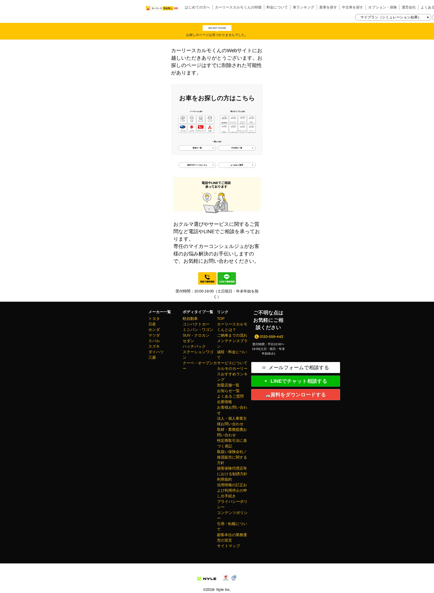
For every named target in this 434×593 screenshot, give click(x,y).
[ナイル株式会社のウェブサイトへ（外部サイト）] (206, 577)
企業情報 (224, 402)
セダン (188, 341)
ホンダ (154, 330)
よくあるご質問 (236, 165)
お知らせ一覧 (228, 391)
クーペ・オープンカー (200, 366)
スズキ (154, 346)
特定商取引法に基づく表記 (232, 443)
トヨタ (154, 318)
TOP (221, 318)
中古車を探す (352, 7)
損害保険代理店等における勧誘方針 (232, 471)
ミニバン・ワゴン (198, 330)
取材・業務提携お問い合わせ (232, 432)
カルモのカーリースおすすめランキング (232, 374)
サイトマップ (228, 546)
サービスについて (232, 363)
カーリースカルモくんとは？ (232, 327)
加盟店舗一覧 (228, 385)
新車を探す (328, 7)
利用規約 (224, 479)
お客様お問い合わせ (232, 410)
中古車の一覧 (236, 148)
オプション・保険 (382, 7)
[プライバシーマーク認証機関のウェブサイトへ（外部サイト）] (234, 577)
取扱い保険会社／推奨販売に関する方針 (232, 457)
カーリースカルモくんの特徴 (238, 7)
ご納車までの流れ (232, 335)
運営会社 (409, 7)
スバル (154, 341)
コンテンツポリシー (232, 515)
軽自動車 (190, 318)
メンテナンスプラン (232, 343)
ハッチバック (194, 346)
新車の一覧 (197, 148)
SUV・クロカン (196, 335)
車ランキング (303, 7)
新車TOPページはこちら (197, 165)
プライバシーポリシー (232, 504)
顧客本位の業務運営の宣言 (232, 537)
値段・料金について (232, 355)
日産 (152, 324)
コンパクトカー (196, 324)
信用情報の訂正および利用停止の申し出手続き (232, 490)
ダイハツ (156, 352)
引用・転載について (232, 526)
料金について (277, 7)
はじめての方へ (197, 7)
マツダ (154, 335)
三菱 (152, 357)
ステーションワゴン (198, 355)
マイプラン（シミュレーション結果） (390, 17)
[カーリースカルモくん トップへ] (162, 8)
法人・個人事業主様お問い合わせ (232, 421)
